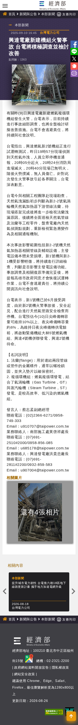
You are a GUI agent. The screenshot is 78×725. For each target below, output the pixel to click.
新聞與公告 (28, 14)
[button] (71, 716)
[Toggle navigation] (5, 5)
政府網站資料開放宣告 (31, 667)
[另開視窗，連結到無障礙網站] (54, 712)
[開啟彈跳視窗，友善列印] (66, 14)
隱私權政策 (60, 667)
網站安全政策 (24, 674)
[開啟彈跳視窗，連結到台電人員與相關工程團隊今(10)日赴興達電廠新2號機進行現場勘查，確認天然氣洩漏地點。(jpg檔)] (39, 84)
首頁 (12, 14)
